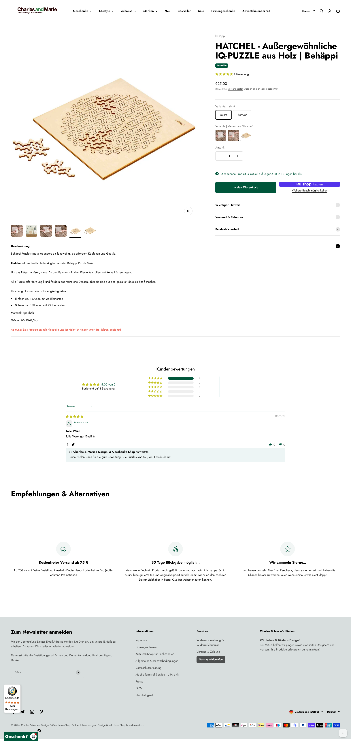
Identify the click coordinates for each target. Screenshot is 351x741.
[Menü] (18, 686)
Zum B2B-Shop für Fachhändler (154, 654)
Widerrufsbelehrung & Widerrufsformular (210, 642)
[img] (74, 416)
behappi (220, 36)
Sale (201, 11)
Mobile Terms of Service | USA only (157, 674)
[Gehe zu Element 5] (75, 231)
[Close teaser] (39, 731)
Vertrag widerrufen (211, 659)
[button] (224, 74)
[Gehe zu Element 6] (90, 231)
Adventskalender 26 (256, 11)
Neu (167, 11)
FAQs (138, 688)
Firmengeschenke (223, 11)
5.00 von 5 (108, 384)
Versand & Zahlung (208, 652)
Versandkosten (235, 89)
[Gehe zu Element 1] (17, 231)
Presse (139, 681)
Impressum (141, 640)
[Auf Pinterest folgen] (41, 711)
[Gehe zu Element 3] (46, 231)
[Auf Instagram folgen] (32, 711)
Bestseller (184, 11)
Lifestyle (104, 11)
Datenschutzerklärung (148, 668)
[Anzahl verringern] (221, 156)
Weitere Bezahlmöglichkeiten (309, 190)
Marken (148, 11)
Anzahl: (220, 147)
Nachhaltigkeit (144, 695)
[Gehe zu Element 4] (61, 231)
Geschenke (80, 11)
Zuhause (126, 11)
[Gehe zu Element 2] (31, 231)
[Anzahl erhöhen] (237, 156)
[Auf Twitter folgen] (22, 711)
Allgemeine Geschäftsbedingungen (156, 661)
